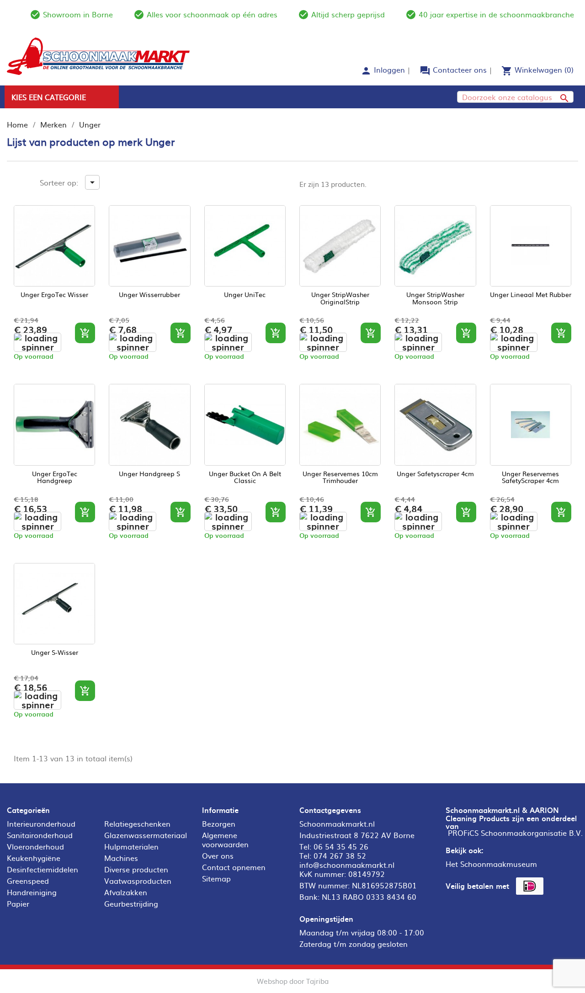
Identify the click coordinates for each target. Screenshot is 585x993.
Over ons (218, 855)
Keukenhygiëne (33, 857)
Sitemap (216, 878)
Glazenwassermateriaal (145, 834)
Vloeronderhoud (35, 846)
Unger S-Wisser (54, 653)
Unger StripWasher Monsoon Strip (435, 298)
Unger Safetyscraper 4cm (435, 474)
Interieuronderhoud (41, 823)
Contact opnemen (234, 866)
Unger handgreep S (149, 474)
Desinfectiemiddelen (42, 869)
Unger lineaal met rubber (530, 295)
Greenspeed (28, 880)
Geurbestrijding (131, 903)
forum (425, 70)
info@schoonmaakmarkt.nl (346, 864)
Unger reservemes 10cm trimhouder (340, 477)
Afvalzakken (125, 892)
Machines (121, 857)
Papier (18, 903)
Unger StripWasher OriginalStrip (340, 298)
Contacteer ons (460, 69)
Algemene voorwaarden (225, 839)
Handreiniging (32, 892)
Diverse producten (136, 869)
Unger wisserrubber (149, 295)
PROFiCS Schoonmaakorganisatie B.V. (515, 832)
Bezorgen (218, 823)
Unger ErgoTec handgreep (54, 477)
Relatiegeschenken (137, 823)
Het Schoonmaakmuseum (491, 863)
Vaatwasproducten (137, 880)
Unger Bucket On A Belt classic (245, 477)
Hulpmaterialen (131, 846)
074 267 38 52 (340, 855)
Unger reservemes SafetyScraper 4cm (530, 477)
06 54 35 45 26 (341, 846)
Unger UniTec (245, 295)
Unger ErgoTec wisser (54, 295)
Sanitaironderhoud (40, 834)
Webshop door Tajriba (293, 981)
